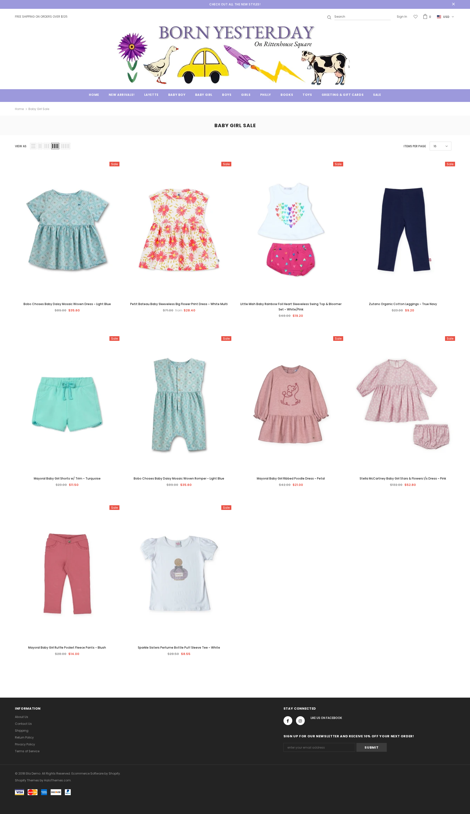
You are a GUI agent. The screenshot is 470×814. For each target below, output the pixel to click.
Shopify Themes (27, 780)
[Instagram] (300, 720)
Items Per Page (415, 146)
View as (20, 146)
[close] (453, 4)
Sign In (402, 16)
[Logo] (235, 55)
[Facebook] (287, 720)
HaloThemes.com (57, 780)
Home (19, 109)
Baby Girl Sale (38, 109)
